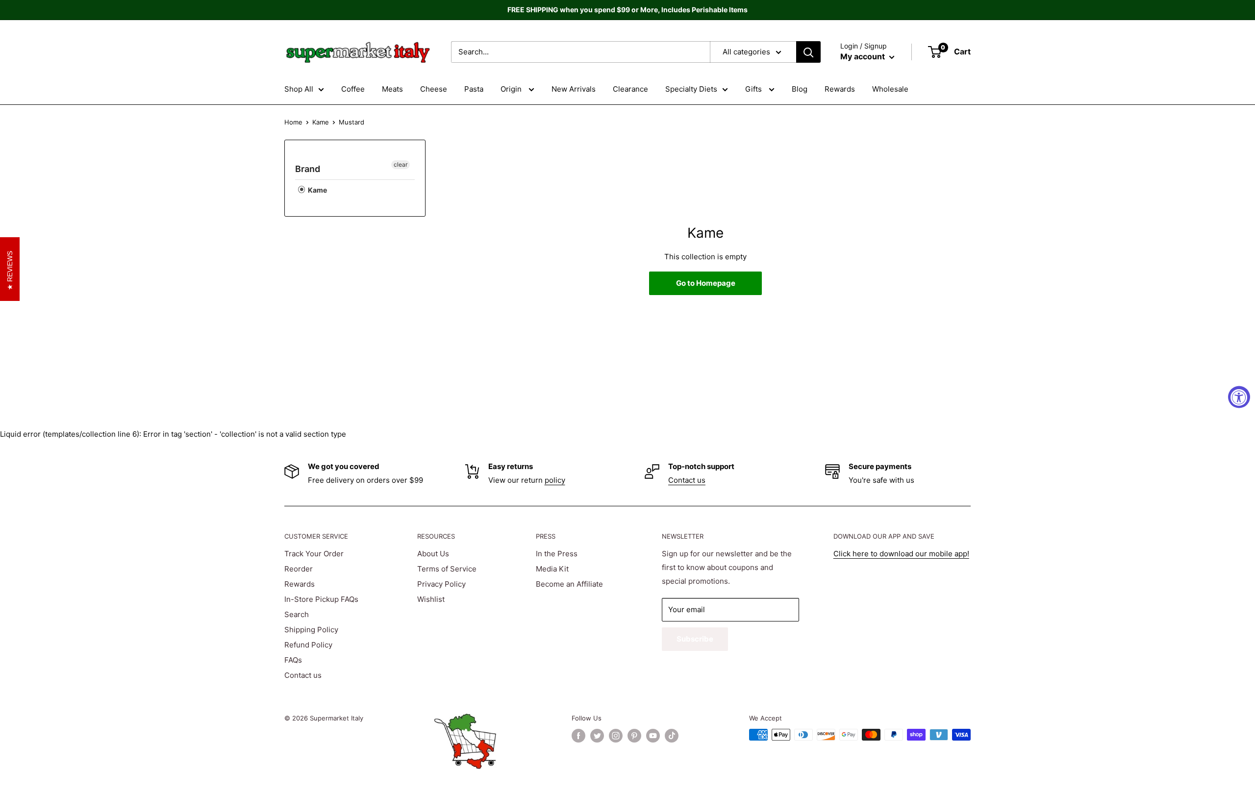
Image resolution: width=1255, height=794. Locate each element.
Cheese (433, 89)
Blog (799, 89)
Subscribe (695, 639)
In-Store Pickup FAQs (321, 599)
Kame (320, 122)
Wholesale (890, 89)
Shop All (298, 89)
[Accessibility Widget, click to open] (1239, 397)
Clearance (630, 89)
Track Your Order (314, 553)
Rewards (840, 89)
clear (400, 164)
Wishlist (431, 599)
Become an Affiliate (569, 584)
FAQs (293, 660)
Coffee (353, 89)
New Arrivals (574, 89)
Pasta (473, 89)
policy (555, 480)
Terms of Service (447, 568)
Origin (512, 89)
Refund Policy (308, 644)
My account (863, 56)
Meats (392, 89)
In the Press (556, 553)
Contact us (686, 480)
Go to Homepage (705, 283)
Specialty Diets (691, 89)
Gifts (754, 89)
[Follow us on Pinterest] (634, 736)
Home (293, 122)
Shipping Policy (311, 629)
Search (296, 614)
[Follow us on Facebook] (578, 736)
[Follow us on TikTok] (671, 736)
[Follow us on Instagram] (616, 736)
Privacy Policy (441, 584)
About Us (433, 553)
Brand (307, 169)
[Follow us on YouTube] (653, 736)
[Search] (808, 52)
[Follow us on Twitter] (597, 736)
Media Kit (552, 568)
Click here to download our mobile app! (901, 553)
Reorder (298, 568)
